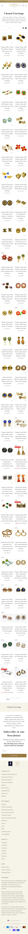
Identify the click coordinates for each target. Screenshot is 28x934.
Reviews (3, 785)
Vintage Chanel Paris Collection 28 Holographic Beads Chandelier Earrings (21, 435)
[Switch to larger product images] (23, 28)
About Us (3, 804)
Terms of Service (6, 869)
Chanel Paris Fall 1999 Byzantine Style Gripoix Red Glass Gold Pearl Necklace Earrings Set (7, 546)
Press (2, 826)
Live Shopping (5, 834)
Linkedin (3, 850)
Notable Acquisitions (7, 809)
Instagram (4, 842)
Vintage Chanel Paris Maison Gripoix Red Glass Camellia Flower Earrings (7, 270)
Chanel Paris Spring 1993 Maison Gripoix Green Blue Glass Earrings (7, 575)
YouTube (3, 853)
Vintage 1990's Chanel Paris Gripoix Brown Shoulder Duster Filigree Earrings (20, 353)
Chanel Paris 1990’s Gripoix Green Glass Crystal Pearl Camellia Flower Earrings (20, 630)
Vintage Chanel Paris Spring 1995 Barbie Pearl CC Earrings (7, 324)
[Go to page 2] (20, 698)
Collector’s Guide (6, 815)
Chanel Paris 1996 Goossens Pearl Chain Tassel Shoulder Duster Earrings (21, 463)
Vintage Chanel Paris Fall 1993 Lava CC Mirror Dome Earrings (21, 241)
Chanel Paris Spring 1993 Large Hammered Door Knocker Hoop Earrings (20, 545)
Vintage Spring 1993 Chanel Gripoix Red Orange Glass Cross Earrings (21, 160)
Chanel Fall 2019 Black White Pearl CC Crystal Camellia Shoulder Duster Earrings (7, 686)
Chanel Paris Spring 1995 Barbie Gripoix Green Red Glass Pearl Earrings (7, 105)
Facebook (4, 848)
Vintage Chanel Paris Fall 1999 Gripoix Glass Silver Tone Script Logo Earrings (7, 490)
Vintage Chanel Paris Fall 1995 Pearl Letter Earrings (21, 656)
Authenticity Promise (7, 777)
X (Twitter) (4, 845)
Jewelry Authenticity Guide (8, 818)
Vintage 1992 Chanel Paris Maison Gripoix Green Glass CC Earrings (7, 657)
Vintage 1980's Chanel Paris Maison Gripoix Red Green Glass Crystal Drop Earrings (7, 518)
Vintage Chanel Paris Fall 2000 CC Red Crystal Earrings (7, 629)
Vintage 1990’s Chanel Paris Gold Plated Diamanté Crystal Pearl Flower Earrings (20, 575)
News (3, 828)
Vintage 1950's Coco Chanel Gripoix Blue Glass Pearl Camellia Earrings (7, 132)
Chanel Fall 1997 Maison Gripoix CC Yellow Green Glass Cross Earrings (7, 380)
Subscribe (14, 755)
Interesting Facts (6, 831)
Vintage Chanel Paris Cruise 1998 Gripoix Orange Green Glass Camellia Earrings (21, 325)
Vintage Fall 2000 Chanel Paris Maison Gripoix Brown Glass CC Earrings (7, 242)
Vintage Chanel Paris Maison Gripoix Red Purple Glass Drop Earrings (7, 297)
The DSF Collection (6, 807)
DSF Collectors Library (7, 812)
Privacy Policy (5, 867)
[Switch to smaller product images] (26, 28)
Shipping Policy (5, 790)
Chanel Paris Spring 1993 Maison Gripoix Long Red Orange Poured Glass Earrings (21, 490)
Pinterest (3, 856)
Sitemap (3, 796)
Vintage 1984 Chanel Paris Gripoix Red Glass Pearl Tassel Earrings (7, 160)
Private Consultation (7, 782)
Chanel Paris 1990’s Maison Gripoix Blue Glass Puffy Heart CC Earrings (21, 602)
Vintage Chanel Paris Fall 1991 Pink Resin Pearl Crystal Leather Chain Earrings (21, 297)
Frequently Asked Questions (9, 774)
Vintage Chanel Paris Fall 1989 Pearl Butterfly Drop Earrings (21, 215)
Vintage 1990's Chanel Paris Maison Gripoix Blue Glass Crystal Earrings (20, 77)
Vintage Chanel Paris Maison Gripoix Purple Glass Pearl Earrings (20, 379)
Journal (3, 823)
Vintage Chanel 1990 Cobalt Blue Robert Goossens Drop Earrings (21, 50)
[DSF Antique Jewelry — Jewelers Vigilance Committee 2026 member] (17, 763)
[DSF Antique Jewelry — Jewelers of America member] (10, 763)
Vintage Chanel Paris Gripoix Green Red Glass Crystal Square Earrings (21, 105)
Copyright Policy (6, 872)
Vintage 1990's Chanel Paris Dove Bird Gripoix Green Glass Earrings (7, 77)
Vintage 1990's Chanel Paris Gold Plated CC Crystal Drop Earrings (20, 131)
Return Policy (5, 788)
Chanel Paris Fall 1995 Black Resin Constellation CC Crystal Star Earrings (7, 463)
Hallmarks (4, 820)
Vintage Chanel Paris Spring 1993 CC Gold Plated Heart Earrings (21, 186)
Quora (3, 858)
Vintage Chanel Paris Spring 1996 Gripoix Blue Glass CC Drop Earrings (7, 435)
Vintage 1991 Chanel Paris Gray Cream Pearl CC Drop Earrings (21, 408)
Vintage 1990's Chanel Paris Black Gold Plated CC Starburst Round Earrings (7, 215)
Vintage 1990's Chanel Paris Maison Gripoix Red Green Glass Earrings (7, 50)
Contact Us (4, 793)
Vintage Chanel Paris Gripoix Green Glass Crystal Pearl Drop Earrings (21, 270)
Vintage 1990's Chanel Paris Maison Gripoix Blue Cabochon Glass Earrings (7, 408)
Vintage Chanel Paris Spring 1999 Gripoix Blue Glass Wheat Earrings (7, 187)
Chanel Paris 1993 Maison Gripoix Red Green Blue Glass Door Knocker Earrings (21, 686)
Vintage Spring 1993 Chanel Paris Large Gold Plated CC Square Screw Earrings (20, 518)
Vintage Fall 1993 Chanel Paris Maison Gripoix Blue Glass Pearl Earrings (7, 353)
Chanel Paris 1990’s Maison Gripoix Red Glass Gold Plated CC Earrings (7, 602)
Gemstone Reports (6, 779)
